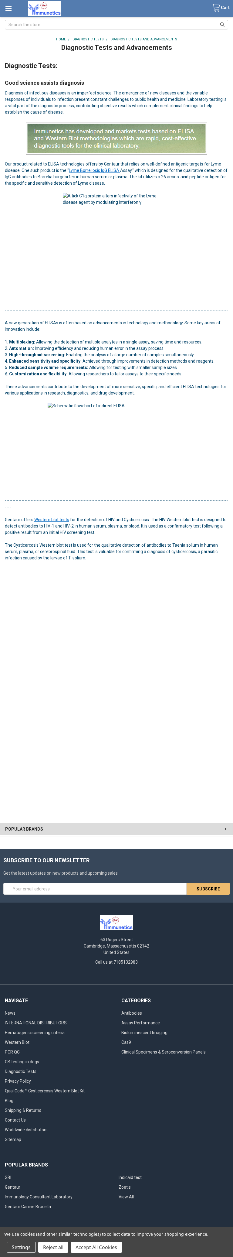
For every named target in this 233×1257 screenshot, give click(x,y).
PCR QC (12, 1052)
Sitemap (13, 1139)
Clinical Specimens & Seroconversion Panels (163, 1052)
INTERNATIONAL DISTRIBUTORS (36, 1022)
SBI (8, 1177)
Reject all (53, 1247)
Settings (21, 1247)
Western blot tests (51, 519)
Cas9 (126, 1042)
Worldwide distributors (26, 1129)
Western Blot (17, 1042)
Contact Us (15, 1120)
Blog (9, 1100)
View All (126, 1196)
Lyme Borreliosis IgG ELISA (94, 170)
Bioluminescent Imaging (144, 1032)
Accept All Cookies (96, 1247)
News (10, 1013)
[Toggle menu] (8, 8)
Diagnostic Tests (20, 1071)
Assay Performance (140, 1022)
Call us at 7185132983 (116, 962)
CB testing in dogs (22, 1061)
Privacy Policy (18, 1081)
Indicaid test (130, 1177)
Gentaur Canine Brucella (28, 1206)
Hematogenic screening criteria (35, 1032)
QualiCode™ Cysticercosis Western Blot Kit (45, 1090)
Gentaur (12, 1187)
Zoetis (125, 1187)
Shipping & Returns (23, 1110)
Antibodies (131, 1013)
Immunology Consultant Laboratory (39, 1196)
